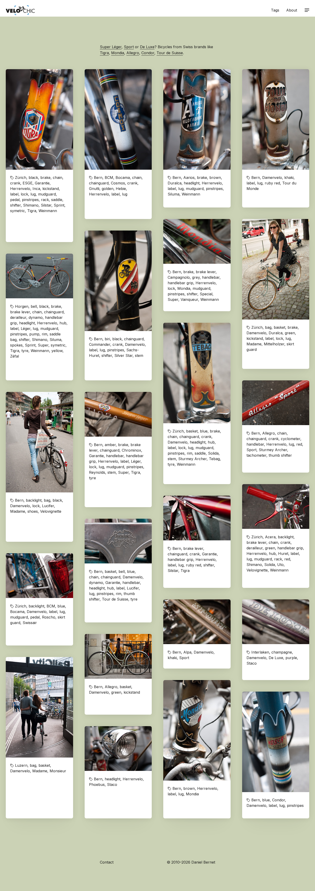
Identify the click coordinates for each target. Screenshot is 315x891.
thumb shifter (280, 455)
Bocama (123, 177)
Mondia (117, 52)
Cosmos (118, 183)
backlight (34, 500)
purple (291, 657)
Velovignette (50, 511)
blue (204, 431)
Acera (270, 537)
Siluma (173, 194)
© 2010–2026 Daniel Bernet (191, 862)
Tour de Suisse (170, 52)
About (291, 10)
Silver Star (123, 355)
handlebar (211, 277)
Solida (213, 453)
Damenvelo (272, 177)
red (299, 444)
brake (45, 177)
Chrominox (131, 450)
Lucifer (48, 505)
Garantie (42, 183)
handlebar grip (180, 283)
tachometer (256, 455)
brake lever (206, 271)
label (14, 194)
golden (107, 188)
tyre (24, 350)
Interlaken (260, 652)
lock (24, 194)
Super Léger (111, 46)
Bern (98, 177)
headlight (191, 183)
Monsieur (58, 771)
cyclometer (290, 438)
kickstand (50, 188)
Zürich (20, 177)
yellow (56, 350)
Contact (106, 862)
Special (206, 294)
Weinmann (48, 210)
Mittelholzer (274, 344)
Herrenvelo (20, 188)
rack (45, 199)
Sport (129, 46)
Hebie (121, 188)
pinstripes (30, 199)
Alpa (187, 652)
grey (196, 277)
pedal (15, 199)
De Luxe (147, 46)
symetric (17, 210)
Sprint (59, 205)
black (33, 177)
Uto (280, 564)
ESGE (28, 183)
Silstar (46, 205)
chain (57, 177)
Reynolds (97, 472)
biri (107, 339)
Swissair (30, 622)
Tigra (104, 52)
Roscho (48, 617)
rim (44, 334)
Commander (99, 344)
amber (110, 444)
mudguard (47, 194)
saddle (56, 199)
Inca (36, 188)
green (290, 333)
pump (34, 334)
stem (139, 355)
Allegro (132, 52)
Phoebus (97, 784)
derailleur (18, 317)
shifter (15, 205)
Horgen (21, 306)
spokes (16, 345)
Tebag (214, 458)
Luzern (21, 765)
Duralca (174, 183)
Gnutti (94, 188)
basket (279, 327)
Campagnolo (179, 277)
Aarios (189, 177)
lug (33, 194)
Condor (147, 52)
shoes (32, 511)
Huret (283, 553)
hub (62, 323)
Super (173, 299)
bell (34, 306)
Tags (275, 10)
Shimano (31, 205)
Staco (252, 663)
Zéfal (14, 356)
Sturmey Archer (192, 458)
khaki (289, 177)
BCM (109, 177)
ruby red (272, 183)
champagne (281, 652)
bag (268, 327)
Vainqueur (189, 299)
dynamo (36, 317)
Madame (254, 344)
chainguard (99, 183)
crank (15, 183)
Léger (25, 328)
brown (215, 177)
